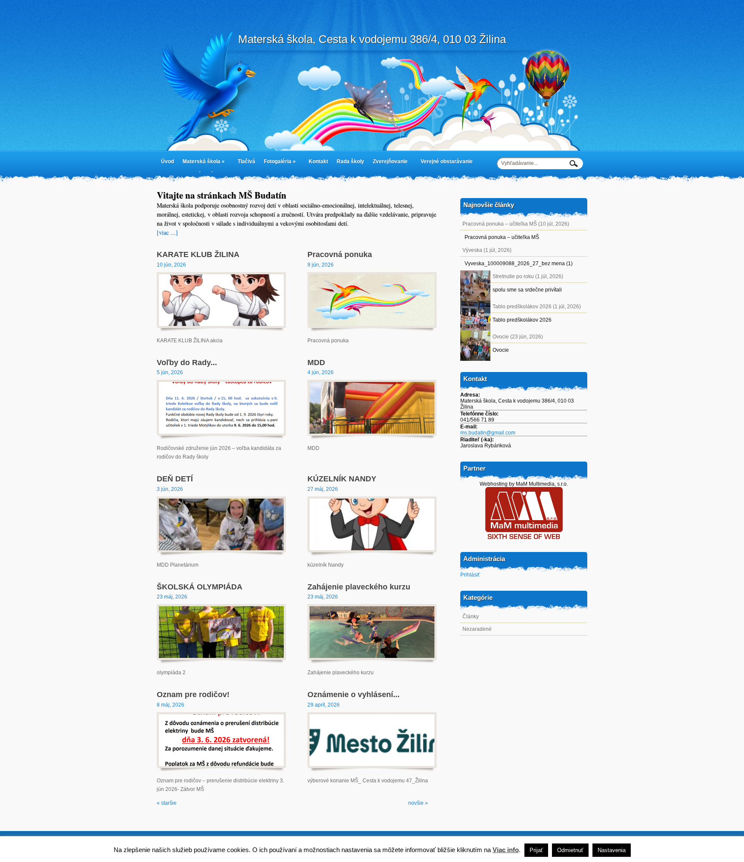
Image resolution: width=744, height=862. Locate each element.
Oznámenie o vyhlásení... (353, 694)
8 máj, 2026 (170, 705)
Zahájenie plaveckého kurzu (358, 587)
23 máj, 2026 (172, 597)
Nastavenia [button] (612, 850)
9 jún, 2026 (320, 265)
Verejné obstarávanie (447, 161)
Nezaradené (477, 629)
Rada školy (350, 161)
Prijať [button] (536, 850)
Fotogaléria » (278, 163)
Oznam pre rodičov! (193, 694)
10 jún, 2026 (171, 265)
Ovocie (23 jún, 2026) (518, 337)
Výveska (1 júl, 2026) (487, 250)
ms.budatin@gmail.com (487, 433)
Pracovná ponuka (339, 254)
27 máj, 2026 (322, 489)
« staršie (167, 803)
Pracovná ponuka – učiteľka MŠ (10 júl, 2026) (515, 224)
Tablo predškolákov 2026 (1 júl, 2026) (537, 307)
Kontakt (318, 161)
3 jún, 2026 (170, 489)
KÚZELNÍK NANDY (341, 478)
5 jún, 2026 (170, 372)
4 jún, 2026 (320, 372)
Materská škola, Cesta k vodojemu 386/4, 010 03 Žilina (372, 39)
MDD (316, 362)
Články (470, 617)
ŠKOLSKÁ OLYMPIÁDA (199, 587)
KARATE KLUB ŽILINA (198, 254)
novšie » (418, 803)
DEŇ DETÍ (175, 478)
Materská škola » (201, 163)
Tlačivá (246, 161)
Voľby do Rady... (187, 362)
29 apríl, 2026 (323, 705)
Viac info (506, 849)
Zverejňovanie (388, 163)
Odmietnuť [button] (570, 850)
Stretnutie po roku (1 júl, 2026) (528, 276)
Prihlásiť (470, 575)
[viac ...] (167, 232)
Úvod (167, 161)
